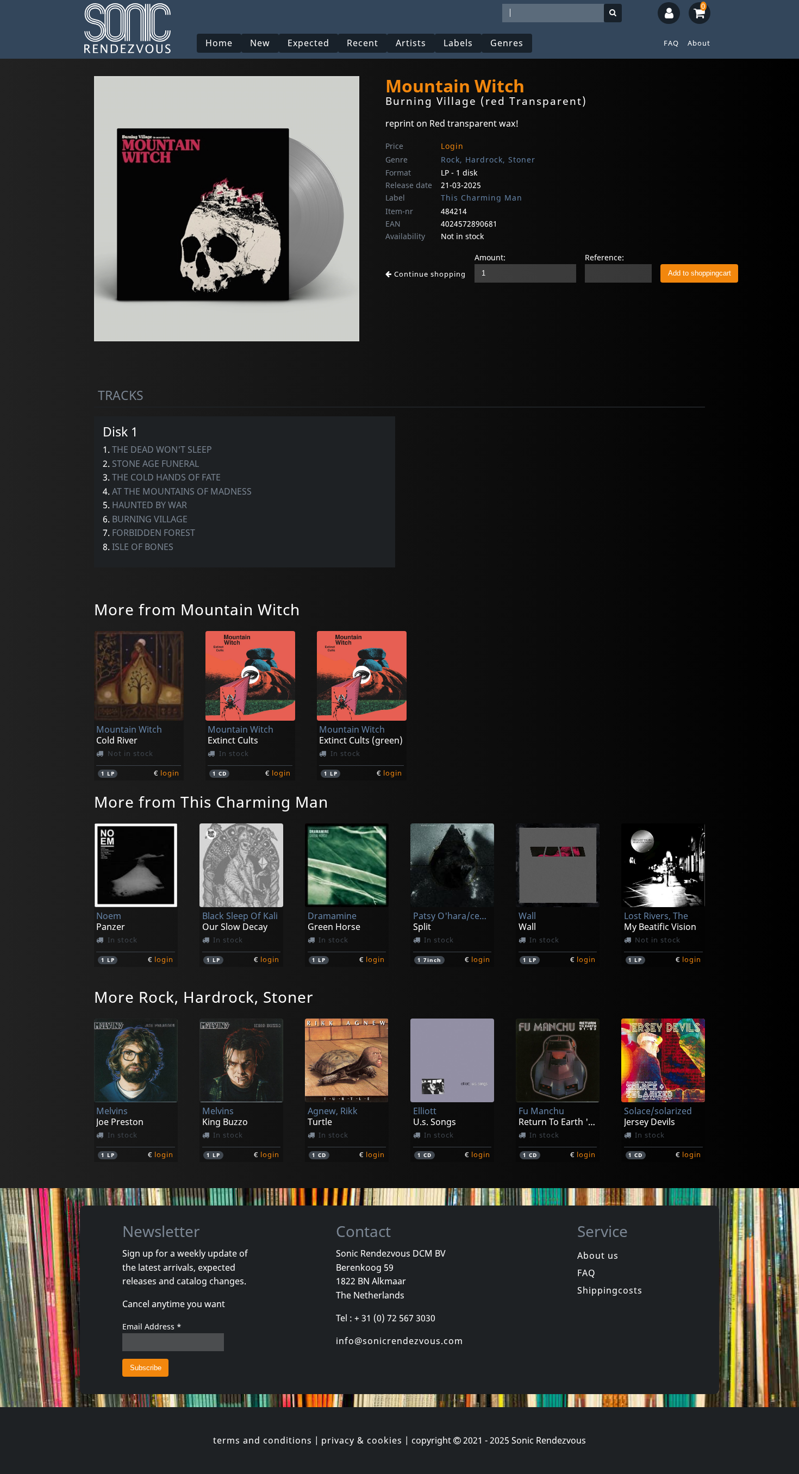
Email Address (152, 1326)
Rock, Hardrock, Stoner (488, 159)
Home (219, 43)
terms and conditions (262, 1440)
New (260, 43)
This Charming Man (481, 197)
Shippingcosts (609, 1290)
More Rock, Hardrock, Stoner (204, 996)
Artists (411, 43)
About (699, 43)
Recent (362, 43)
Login (452, 146)
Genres (506, 43)
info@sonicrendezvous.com (399, 1341)
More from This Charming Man (211, 801)
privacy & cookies (361, 1440)
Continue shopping (429, 274)
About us (598, 1255)
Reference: (604, 257)
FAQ (671, 43)
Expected (308, 43)
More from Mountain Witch (197, 609)
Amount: (490, 257)
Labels (458, 43)
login (169, 773)
